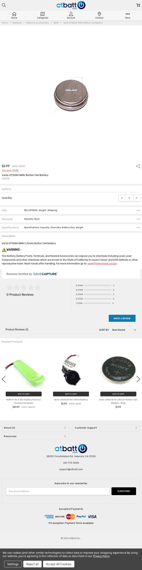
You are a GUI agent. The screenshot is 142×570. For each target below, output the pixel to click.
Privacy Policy (101, 556)
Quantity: (7, 197)
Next (138, 379)
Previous (3, 379)
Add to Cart (24, 394)
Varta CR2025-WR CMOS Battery (71, 400)
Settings (13, 564)
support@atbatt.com (71, 469)
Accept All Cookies (58, 564)
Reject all (32, 564)
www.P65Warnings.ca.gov (102, 263)
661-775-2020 (71, 462)
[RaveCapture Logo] (44, 274)
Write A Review (122, 318)
